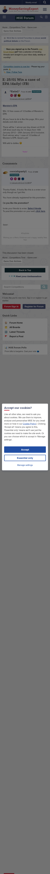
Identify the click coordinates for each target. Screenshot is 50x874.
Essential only (25, 458)
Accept (25, 449)
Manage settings (25, 465)
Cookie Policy (29, 423)
